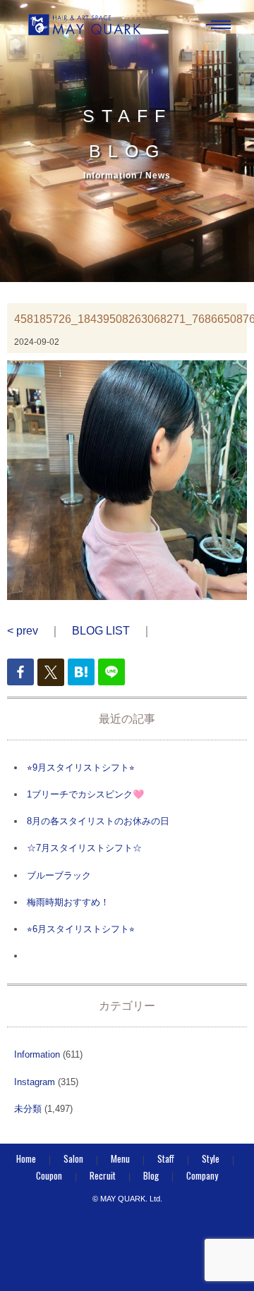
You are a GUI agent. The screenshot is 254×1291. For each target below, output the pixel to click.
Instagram (34, 1082)
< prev (22, 631)
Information (37, 1054)
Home (26, 1158)
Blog (151, 1175)
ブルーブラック (59, 875)
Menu (120, 1158)
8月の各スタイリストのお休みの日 (98, 821)
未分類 (28, 1108)
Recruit (103, 1175)
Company (202, 1175)
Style (210, 1158)
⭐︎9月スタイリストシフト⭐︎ (81, 767)
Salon (73, 1158)
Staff (165, 1158)
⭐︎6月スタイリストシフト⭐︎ (81, 929)
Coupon (49, 1175)
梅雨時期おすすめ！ (68, 902)
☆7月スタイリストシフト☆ (84, 848)
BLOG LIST (101, 631)
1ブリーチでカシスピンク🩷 (85, 794)
